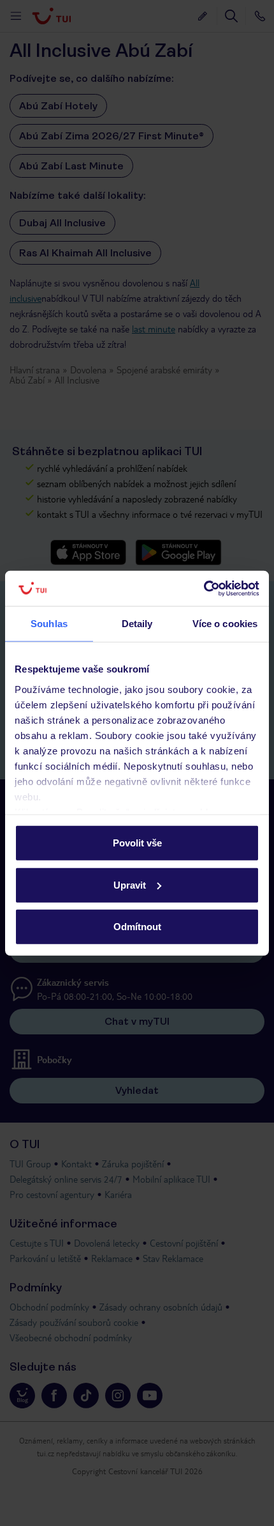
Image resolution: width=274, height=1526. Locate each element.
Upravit (129, 884)
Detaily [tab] (137, 623)
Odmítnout (137, 926)
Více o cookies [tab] (224, 623)
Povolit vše (137, 842)
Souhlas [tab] (49, 623)
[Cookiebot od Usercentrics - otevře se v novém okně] (203, 588)
